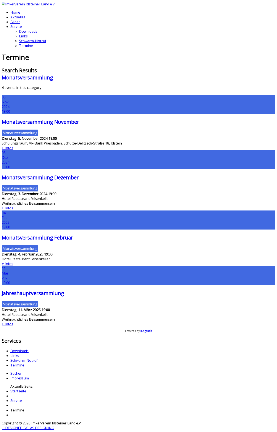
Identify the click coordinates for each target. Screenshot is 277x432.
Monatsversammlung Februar (37, 237)
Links (23, 36)
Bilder (15, 21)
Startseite (18, 391)
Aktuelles (17, 17)
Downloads (28, 31)
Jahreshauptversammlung (33, 293)
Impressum (19, 378)
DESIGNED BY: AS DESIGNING (28, 428)
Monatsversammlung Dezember (40, 177)
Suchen (16, 373)
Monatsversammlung (29, 77)
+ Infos (7, 148)
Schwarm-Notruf (32, 41)
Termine (26, 45)
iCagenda (146, 331)
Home (15, 12)
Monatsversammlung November (40, 121)
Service (16, 26)
